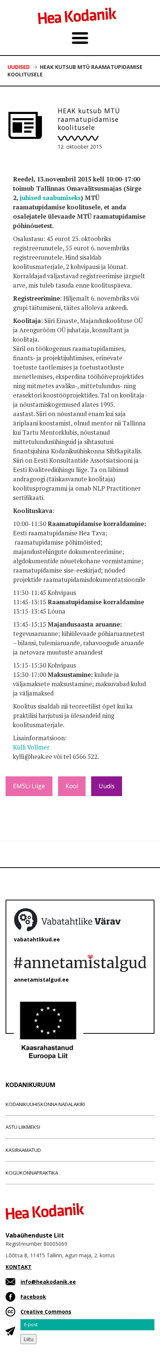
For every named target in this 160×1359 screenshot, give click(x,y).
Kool (71, 786)
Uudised (18, 66)
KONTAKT (19, 1266)
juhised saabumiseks (50, 198)
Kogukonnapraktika (32, 1172)
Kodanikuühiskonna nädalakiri (45, 1104)
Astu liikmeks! (23, 1127)
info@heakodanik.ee (48, 1281)
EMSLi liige (29, 786)
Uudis (107, 786)
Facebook (33, 1296)
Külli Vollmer (31, 747)
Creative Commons (45, 1311)
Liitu (28, 1339)
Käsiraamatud (23, 1150)
